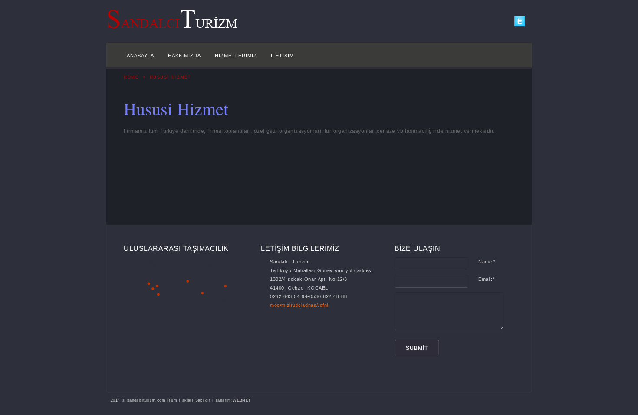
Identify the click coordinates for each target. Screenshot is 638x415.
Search (506, 57)
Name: (487, 261)
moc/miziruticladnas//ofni (299, 305)
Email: (486, 279)
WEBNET (242, 400)
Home (131, 77)
